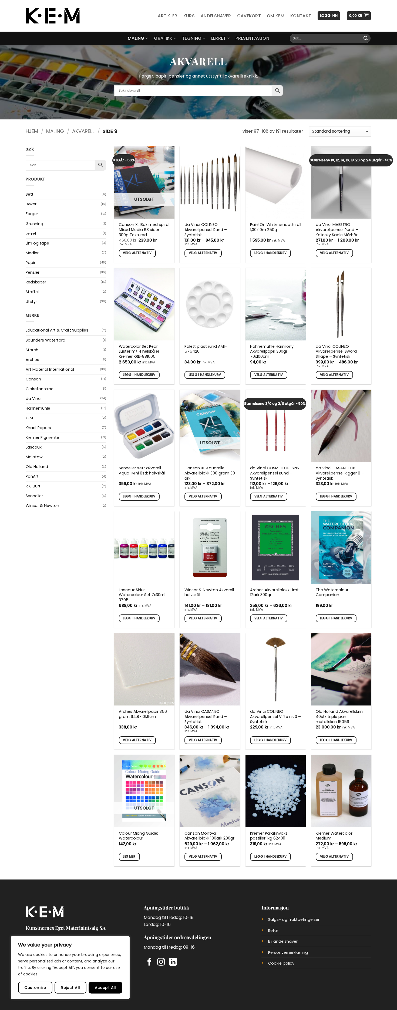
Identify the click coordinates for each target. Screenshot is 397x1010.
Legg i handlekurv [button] (270, 253)
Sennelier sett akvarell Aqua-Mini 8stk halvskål (142, 471)
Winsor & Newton (42, 505)
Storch (32, 350)
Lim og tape (37, 243)
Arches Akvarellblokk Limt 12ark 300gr (274, 592)
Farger (32, 213)
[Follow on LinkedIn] (173, 962)
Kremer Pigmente (42, 437)
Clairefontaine (39, 389)
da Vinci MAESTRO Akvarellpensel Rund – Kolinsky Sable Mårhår (337, 229)
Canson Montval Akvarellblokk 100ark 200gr (209, 836)
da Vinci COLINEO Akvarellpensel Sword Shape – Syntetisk (336, 351)
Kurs (189, 16)
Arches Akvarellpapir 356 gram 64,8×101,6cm (143, 714)
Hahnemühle (38, 408)
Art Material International (50, 369)
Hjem (32, 131)
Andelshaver (216, 16)
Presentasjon (252, 38)
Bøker (31, 204)
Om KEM (275, 16)
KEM (29, 418)
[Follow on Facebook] (149, 962)
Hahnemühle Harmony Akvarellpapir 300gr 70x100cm (272, 351)
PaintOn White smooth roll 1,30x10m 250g (275, 227)
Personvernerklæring (288, 952)
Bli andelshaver (283, 941)
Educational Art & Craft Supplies (57, 330)
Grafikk (163, 38)
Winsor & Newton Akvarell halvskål (209, 592)
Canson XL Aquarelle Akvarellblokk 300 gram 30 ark (209, 473)
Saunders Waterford (45, 340)
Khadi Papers (38, 427)
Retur (273, 930)
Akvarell (83, 131)
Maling (136, 38)
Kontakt (300, 16)
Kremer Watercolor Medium (334, 836)
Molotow (34, 457)
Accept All (105, 987)
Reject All (70, 987)
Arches (32, 359)
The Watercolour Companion (332, 592)
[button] (329, 15)
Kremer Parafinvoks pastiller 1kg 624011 (269, 836)
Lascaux (34, 447)
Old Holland (37, 466)
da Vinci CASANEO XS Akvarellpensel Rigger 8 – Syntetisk (340, 473)
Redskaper (36, 282)
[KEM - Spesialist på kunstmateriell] (53, 16)
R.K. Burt (33, 486)
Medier (32, 253)
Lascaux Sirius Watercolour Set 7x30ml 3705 (142, 595)
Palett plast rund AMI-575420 (205, 349)
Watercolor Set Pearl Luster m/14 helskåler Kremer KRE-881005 (139, 351)
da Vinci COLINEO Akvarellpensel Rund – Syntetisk (205, 229)
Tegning (191, 38)
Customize (35, 987)
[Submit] (365, 38)
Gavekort (249, 16)
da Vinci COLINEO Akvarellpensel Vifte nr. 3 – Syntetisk (275, 716)
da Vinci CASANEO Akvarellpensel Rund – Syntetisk (205, 716)
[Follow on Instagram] (161, 962)
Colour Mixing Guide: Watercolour (138, 836)
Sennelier (34, 496)
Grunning (34, 223)
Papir (30, 262)
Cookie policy (281, 963)
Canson (33, 379)
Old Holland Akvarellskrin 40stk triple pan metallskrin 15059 (339, 716)
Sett (29, 194)
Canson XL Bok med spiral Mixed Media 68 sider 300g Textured (144, 229)
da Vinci (33, 398)
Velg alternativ (137, 253)
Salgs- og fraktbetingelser (293, 919)
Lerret (218, 38)
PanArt (32, 476)
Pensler (32, 272)
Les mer (129, 856)
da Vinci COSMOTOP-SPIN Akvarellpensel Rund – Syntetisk (275, 473)
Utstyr (31, 301)
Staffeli (32, 292)
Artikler (167, 16)
